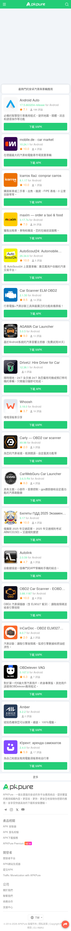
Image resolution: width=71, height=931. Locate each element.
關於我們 (8, 890)
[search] (66, 4)
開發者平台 (9, 858)
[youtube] (23, 809)
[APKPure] (35, 4)
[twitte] (17, 809)
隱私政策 (43, 923)
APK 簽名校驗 (11, 832)
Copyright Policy (57, 923)
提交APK (8, 869)
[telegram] (5, 809)
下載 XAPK (35, 127)
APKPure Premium (13, 843)
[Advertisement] (35, 47)
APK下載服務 (10, 837)
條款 (29, 927)
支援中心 (8, 907)
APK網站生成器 (11, 864)
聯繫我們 (8, 895)
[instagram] (11, 809)
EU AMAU (39, 927)
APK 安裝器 (9, 826)
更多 (35, 777)
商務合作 (8, 901)
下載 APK (35, 163)
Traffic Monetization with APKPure (22, 875)
